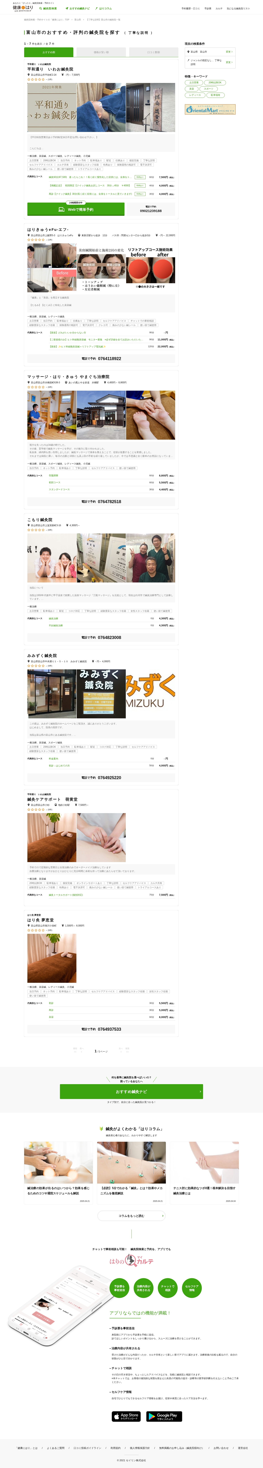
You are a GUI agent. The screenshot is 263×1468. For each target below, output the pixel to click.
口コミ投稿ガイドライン (87, 1448)
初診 (51, 1003)
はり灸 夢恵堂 (40, 920)
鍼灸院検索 (50, 8)
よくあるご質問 (55, 1448)
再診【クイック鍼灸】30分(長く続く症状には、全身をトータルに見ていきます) (90, 194)
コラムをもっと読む (131, 1215)
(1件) (50, 79)
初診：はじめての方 (59, 765)
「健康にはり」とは (26, 1448)
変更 (228, 52)
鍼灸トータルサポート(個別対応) (66, 895)
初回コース (54, 482)
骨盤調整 (53, 475)
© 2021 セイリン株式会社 (131, 1460)
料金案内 (53, 759)
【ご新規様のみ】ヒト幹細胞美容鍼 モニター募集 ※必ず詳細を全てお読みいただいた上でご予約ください (97, 339)
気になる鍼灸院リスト (238, 8)
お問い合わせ (221, 1448)
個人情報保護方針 (140, 1448)
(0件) (50, 387)
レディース (195, 95)
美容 (191, 88)
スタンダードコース (59, 489)
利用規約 (116, 1448)
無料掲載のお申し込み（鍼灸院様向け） (181, 1448)
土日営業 (194, 82)
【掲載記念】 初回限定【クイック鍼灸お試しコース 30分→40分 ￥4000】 (90, 185)
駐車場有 (215, 95)
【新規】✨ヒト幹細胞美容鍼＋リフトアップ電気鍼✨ (77, 346)
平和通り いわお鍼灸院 (50, 69)
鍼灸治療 (53, 618)
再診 (51, 1010)
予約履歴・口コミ (190, 8)
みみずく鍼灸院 (42, 655)
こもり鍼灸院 (40, 520)
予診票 (207, 8)
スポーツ (208, 88)
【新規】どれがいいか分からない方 (67, 332)
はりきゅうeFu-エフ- (48, 229)
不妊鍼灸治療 (56, 625)
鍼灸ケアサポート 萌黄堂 (52, 799)
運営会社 (243, 1448)
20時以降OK (215, 82)
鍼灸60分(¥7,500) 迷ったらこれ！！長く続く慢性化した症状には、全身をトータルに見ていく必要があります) (91, 177)
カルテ (219, 8)
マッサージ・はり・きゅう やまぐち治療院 (68, 377)
